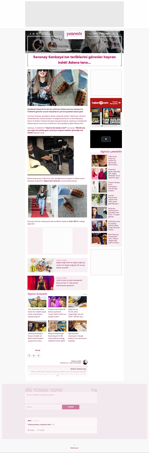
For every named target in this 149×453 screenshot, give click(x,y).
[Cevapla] (40, 430)
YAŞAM (108, 33)
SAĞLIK (102, 33)
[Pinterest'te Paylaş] (38, 356)
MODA (68, 49)
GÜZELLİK (95, 33)
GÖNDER (71, 407)
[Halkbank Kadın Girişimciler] (45, 34)
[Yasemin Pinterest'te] (37, 34)
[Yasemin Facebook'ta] (30, 34)
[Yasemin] (74, 35)
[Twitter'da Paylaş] (34, 356)
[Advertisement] (57, 240)
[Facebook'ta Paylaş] (29, 356)
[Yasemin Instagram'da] (33, 34)
